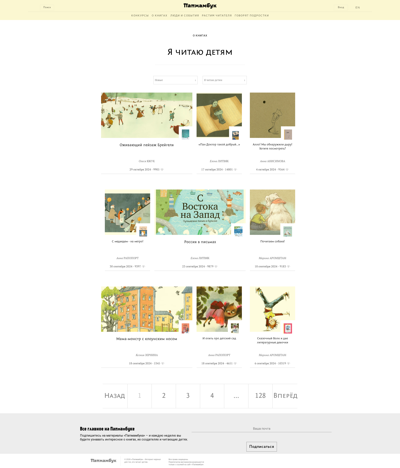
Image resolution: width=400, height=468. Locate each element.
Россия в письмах (200, 242)
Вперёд (285, 396)
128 (260, 396)
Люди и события (184, 15)
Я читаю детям (213, 80)
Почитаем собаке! (272, 241)
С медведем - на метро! (127, 241)
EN (357, 7)
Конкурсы (140, 15)
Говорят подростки (252, 15)
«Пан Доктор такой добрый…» (219, 144)
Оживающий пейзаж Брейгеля (147, 145)
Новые (159, 80)
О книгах (160, 15)
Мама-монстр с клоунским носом (146, 339)
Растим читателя (217, 15)
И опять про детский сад (219, 338)
